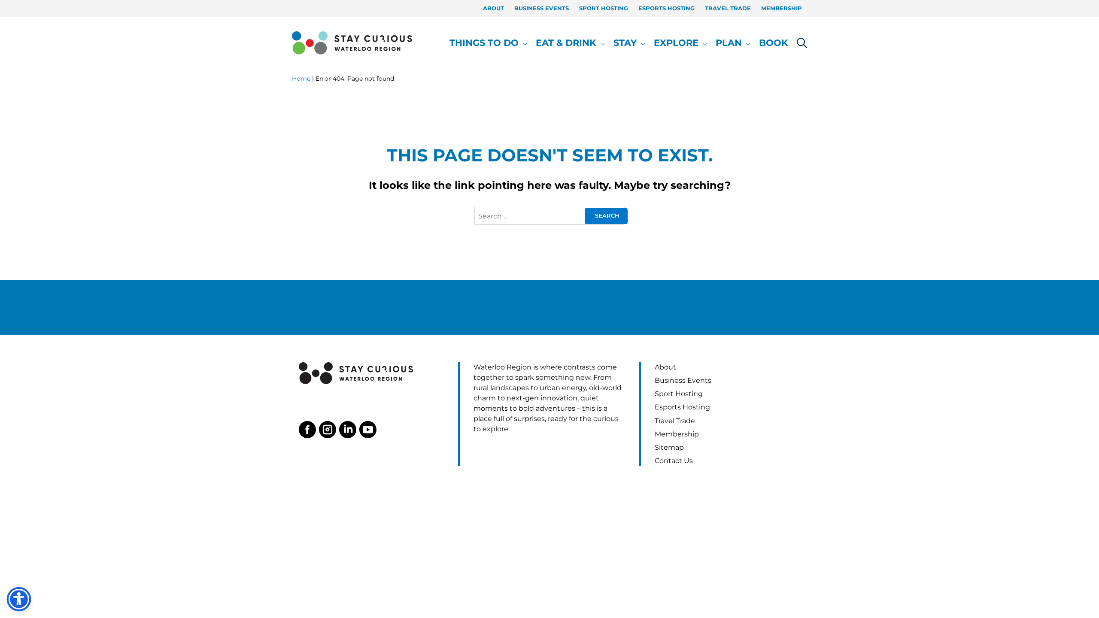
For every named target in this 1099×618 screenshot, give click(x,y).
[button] (523, 43)
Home (301, 78)
